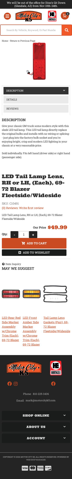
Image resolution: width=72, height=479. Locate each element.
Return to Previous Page (22, 40)
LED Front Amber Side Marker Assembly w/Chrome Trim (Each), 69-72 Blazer (31, 331)
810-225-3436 (41, 394)
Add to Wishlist (36, 252)
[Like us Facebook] (9, 383)
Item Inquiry (13, 264)
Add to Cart (37, 243)
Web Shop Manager (36, 460)
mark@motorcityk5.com (41, 400)
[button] (36, 30)
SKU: (5, 203)
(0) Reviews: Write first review (23, 208)
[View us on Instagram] (16, 383)
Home (5, 40)
